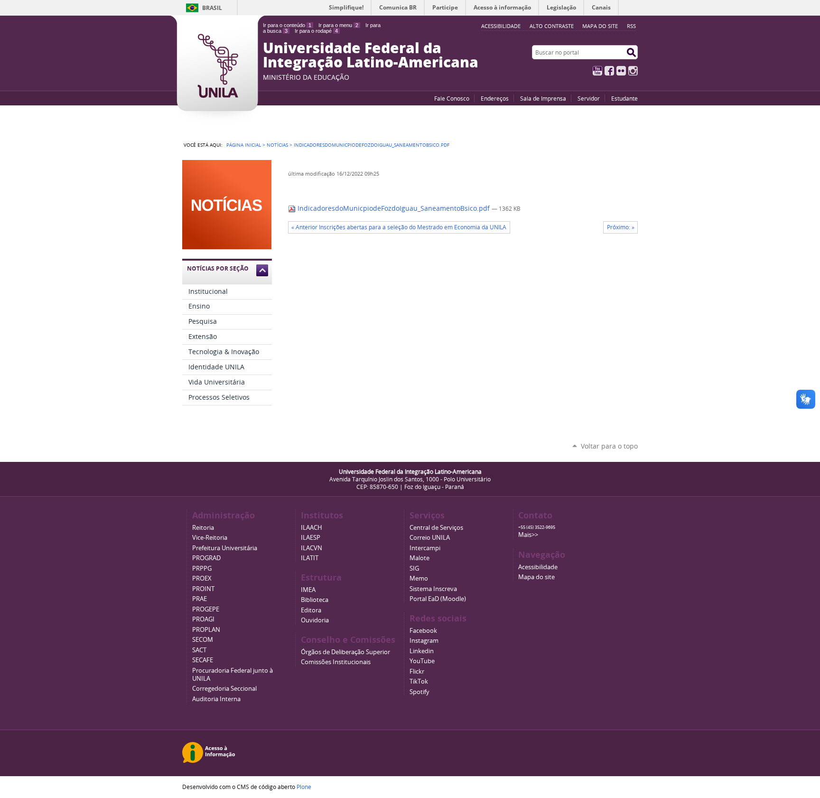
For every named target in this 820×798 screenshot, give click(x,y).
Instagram (633, 70)
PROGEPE (205, 609)
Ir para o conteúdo (287, 25)
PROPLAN (206, 630)
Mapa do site (600, 25)
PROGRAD (206, 558)
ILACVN (311, 548)
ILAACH (311, 528)
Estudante (624, 98)
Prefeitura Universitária (224, 548)
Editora (311, 610)
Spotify (419, 692)
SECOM (202, 640)
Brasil (212, 8)
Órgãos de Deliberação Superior (345, 652)
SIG (414, 568)
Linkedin (422, 651)
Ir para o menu (338, 25)
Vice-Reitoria (209, 538)
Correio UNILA (430, 538)
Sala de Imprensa (543, 98)
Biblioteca (314, 600)
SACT (199, 650)
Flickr (621, 70)
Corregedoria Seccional (224, 689)
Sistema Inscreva (433, 589)
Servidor (589, 98)
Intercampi (425, 548)
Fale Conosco (451, 98)
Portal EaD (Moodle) (438, 599)
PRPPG (202, 568)
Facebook (609, 70)
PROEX (202, 578)
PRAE (199, 599)
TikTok (419, 681)
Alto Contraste (552, 25)
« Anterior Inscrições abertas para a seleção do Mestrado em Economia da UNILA (398, 227)
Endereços (495, 98)
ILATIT (309, 558)
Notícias (277, 144)
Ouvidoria (315, 620)
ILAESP (310, 538)
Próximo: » (620, 227)
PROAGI (203, 619)
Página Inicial (243, 144)
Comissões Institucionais (336, 662)
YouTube (597, 70)
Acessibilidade (538, 567)
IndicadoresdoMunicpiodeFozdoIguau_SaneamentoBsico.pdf (394, 208)
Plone (304, 786)
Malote (419, 558)
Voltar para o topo (609, 446)
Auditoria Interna (216, 699)
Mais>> (528, 535)
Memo (419, 578)
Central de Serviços (436, 528)
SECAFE (202, 660)
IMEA (308, 590)
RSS (631, 25)
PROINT (203, 589)
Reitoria (203, 528)
